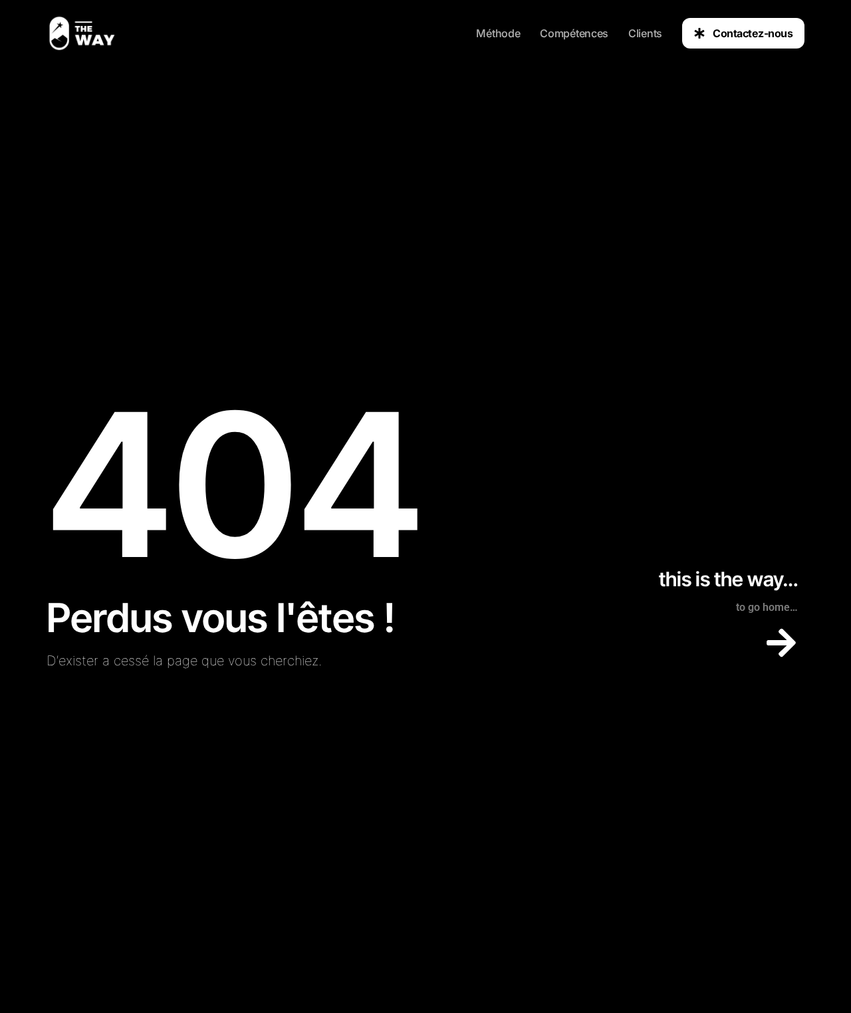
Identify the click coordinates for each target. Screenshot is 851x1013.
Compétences (574, 33)
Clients (645, 33)
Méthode (498, 33)
